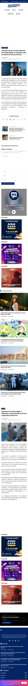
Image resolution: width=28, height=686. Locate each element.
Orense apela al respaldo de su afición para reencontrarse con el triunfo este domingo (12, 340)
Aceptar (24, 682)
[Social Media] (9, 641)
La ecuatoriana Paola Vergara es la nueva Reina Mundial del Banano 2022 (14, 665)
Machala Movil (5, 57)
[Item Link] (14, 302)
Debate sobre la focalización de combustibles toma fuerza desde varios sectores (13, 653)
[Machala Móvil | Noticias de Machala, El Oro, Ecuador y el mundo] (14, 5)
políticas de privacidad (16, 682)
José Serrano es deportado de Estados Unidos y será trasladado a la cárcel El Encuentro (13, 393)
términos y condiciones (8, 684)
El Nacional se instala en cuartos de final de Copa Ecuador (12, 647)
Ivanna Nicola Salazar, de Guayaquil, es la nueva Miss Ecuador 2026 (13, 313)
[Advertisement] (14, 30)
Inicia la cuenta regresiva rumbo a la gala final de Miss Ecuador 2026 (13, 366)
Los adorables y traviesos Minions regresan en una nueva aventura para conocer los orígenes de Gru (14, 659)
